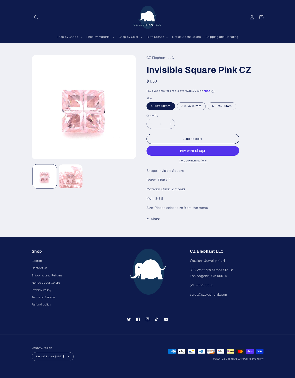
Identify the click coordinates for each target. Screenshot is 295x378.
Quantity (152, 115)
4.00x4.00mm (161, 106)
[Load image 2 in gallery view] (70, 176)
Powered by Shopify (252, 359)
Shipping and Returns (47, 275)
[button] (36, 17)
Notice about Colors (46, 282)
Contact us (39, 268)
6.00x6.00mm (222, 106)
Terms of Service (43, 297)
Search (37, 260)
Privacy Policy (41, 290)
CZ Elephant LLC (231, 359)
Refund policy (41, 304)
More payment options (193, 160)
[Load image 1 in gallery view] (45, 176)
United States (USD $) (50, 356)
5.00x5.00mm (191, 106)
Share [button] (155, 218)
